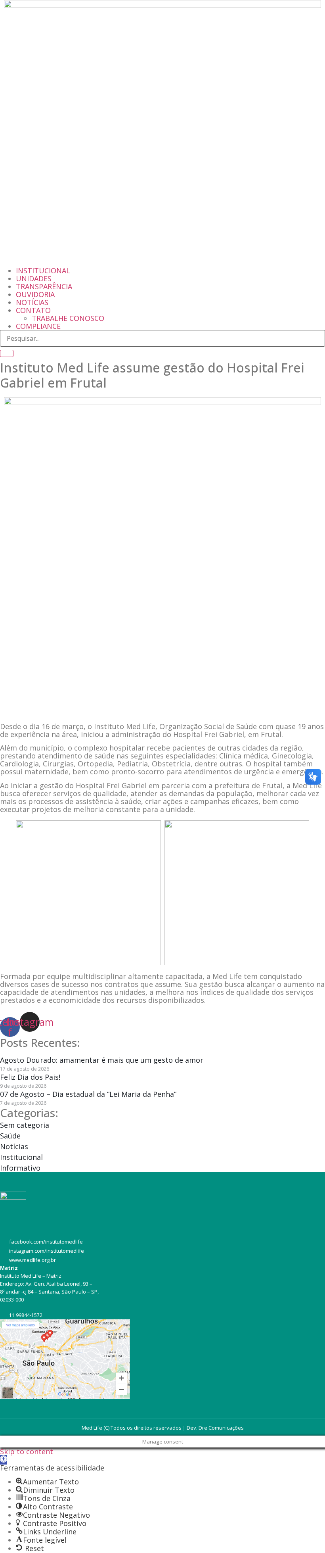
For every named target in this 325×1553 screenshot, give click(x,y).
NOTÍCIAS (32, 302)
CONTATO (33, 310)
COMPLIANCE (38, 326)
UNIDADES (34, 278)
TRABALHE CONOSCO (68, 318)
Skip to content (26, 1451)
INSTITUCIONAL (43, 270)
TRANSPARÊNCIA (44, 286)
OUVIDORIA (35, 294)
